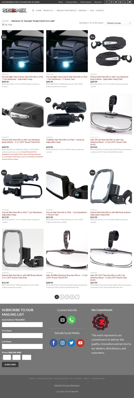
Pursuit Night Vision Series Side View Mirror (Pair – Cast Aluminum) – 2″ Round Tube (66, 78)
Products (48, 10)
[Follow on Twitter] (116, 2)
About (60, 2)
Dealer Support (85, 2)
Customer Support (44, 378)
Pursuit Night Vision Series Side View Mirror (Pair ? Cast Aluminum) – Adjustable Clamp (22, 78)
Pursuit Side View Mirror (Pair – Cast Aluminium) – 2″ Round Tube (67, 213)
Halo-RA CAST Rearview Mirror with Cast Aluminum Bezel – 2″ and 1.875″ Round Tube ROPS (108, 277)
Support (82, 10)
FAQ (92, 10)
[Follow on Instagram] (111, 2)
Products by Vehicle (67, 10)
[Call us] (125, 2)
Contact (100, 10)
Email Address (13, 320)
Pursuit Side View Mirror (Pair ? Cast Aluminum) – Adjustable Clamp (22, 213)
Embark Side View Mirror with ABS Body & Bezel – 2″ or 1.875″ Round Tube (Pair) (22, 276)
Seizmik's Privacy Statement (67, 385)
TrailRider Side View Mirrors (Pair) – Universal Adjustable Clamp (65, 141)
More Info (97, 2)
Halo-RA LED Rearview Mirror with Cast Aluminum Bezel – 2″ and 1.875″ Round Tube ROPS (108, 142)
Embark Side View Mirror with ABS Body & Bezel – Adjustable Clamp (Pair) (111, 213)
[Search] (33, 10)
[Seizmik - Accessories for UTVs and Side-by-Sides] (15, 10)
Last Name (6, 341)
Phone (11, 352)
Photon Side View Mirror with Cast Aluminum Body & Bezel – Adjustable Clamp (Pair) (109, 78)
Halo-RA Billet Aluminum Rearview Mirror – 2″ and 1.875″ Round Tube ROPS (66, 276)
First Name (7, 331)
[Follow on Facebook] (107, 2)
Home (38, 10)
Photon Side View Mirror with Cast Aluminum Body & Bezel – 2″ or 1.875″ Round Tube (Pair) (21, 141)
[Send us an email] (120, 2)
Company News (71, 2)
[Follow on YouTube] (130, 2)
